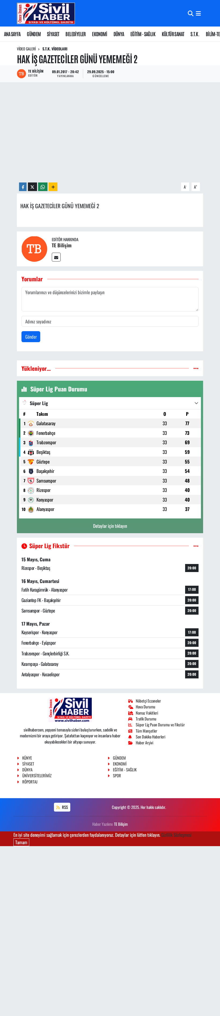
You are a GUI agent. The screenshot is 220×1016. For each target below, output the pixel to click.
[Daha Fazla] (53, 186)
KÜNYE (27, 758)
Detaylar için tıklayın (110, 525)
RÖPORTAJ (29, 782)
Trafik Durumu (146, 719)
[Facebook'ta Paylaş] (23, 186)
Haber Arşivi (144, 742)
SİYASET (53, 34)
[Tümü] (196, 368)
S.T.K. (194, 34)
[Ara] (190, 13)
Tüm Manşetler (146, 731)
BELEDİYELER (75, 34)
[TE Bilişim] (34, 248)
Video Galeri (26, 48)
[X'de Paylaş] (32, 186)
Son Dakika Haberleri (150, 736)
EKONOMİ (99, 34)
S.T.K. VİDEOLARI (54, 48)
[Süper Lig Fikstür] (196, 545)
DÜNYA (118, 34)
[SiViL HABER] (46, 13)
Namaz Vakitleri (147, 713)
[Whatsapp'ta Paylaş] (42, 186)
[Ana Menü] (198, 13)
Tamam (21, 842)
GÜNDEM (34, 34)
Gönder (31, 336)
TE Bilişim (62, 245)
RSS (64, 807)
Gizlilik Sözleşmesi (176, 834)
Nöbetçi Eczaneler (148, 701)
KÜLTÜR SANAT (173, 34)
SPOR (117, 775)
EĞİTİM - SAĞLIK (142, 34)
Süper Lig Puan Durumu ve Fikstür (160, 724)
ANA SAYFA (12, 34)
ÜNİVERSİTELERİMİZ (37, 775)
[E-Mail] (56, 257)
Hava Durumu (145, 706)
